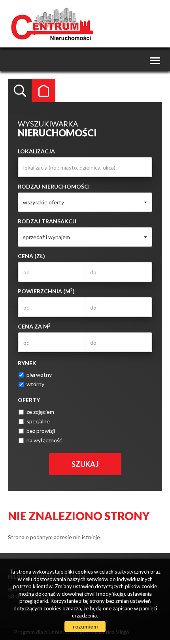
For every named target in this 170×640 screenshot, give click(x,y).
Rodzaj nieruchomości (54, 186)
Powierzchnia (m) (46, 291)
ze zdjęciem (40, 411)
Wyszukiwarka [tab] (20, 90)
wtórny (35, 384)
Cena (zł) (31, 256)
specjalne (38, 421)
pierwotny (39, 374)
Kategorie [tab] (43, 90)
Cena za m (34, 326)
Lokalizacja (36, 151)
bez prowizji (40, 430)
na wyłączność (44, 440)
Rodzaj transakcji (47, 221)
